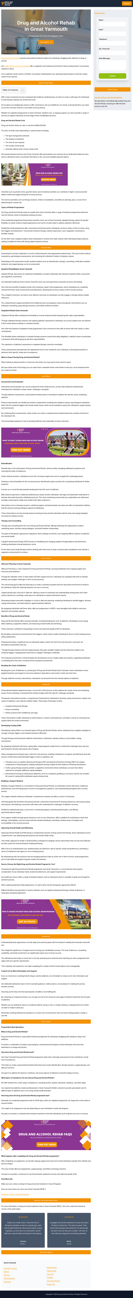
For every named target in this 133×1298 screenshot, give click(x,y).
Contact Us (46, 684)
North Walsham (9, 1278)
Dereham (50, 1274)
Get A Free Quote (46, 1252)
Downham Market (53, 1281)
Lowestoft (18, 1194)
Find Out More (46, 247)
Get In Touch (112, 89)
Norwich (7, 1275)
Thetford (50, 1277)
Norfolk (6, 1272)
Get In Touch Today (46, 83)
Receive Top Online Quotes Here (46, 1200)
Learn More (46, 376)
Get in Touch (46, 558)
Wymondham (52, 1267)
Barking (26, 1194)
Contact (127, 3)
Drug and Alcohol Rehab (10, 58)
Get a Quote (44, 42)
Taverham (7, 1282)
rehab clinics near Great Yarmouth (16, 66)
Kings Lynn (51, 1284)
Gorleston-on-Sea (7, 1194)
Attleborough (51, 1271)
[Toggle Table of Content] (21, 90)
